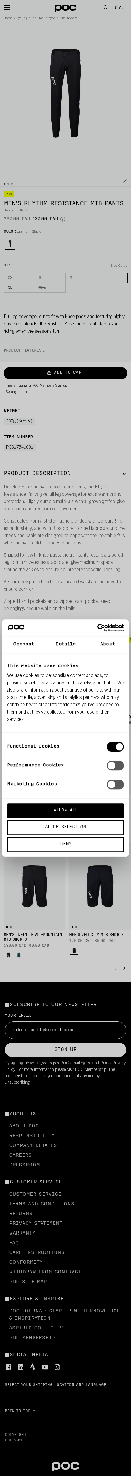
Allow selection (65, 827)
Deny (65, 844)
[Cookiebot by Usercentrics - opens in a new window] (97, 628)
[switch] (115, 765)
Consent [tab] (23, 644)
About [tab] (107, 644)
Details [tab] (65, 644)
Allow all (65, 810)
